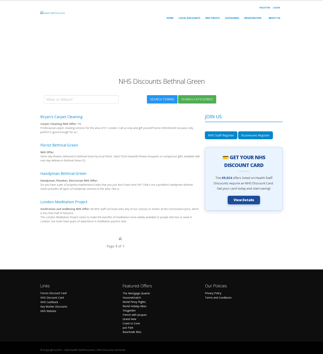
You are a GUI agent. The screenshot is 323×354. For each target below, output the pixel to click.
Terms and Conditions (218, 297)
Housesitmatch (132, 297)
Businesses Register (255, 135)
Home (170, 18)
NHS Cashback (49, 302)
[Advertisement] (152, 51)
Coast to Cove (131, 323)
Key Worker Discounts (53, 306)
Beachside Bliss (132, 332)
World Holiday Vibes (135, 306)
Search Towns (162, 99)
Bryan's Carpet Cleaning (61, 116)
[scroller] (316, 349)
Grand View (129, 319)
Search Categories (197, 99)
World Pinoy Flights (134, 302)
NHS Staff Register (221, 135)
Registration (252, 18)
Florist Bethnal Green (59, 145)
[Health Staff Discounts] (52, 12)
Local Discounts (189, 18)
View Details (244, 200)
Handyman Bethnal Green (63, 173)
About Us (274, 18)
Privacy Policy (213, 293)
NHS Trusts (212, 18)
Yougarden (129, 310)
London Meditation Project (63, 201)
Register (265, 7)
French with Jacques (135, 314)
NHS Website (48, 311)
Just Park (128, 327)
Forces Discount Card (53, 293)
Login (276, 7)
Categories (232, 18)
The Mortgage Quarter (136, 293)
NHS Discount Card (52, 297)
